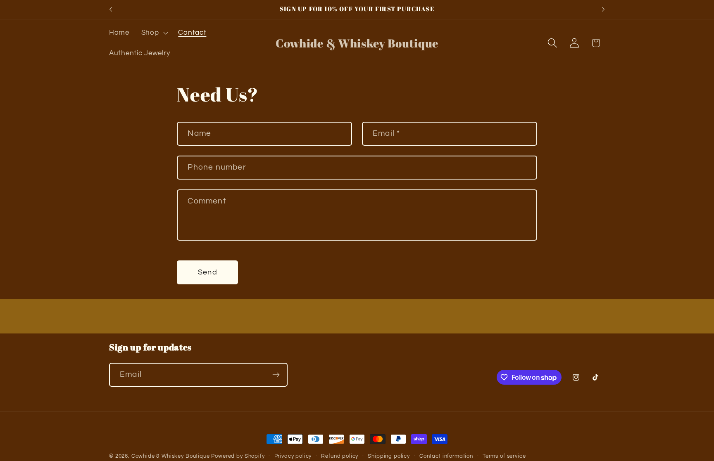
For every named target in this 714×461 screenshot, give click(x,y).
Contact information (446, 456)
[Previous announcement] (111, 9)
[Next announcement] (603, 9)
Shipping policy (389, 456)
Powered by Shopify (237, 456)
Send (207, 272)
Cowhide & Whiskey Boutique (170, 456)
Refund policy (339, 456)
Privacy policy (293, 456)
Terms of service (504, 456)
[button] (153, 33)
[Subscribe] (276, 375)
